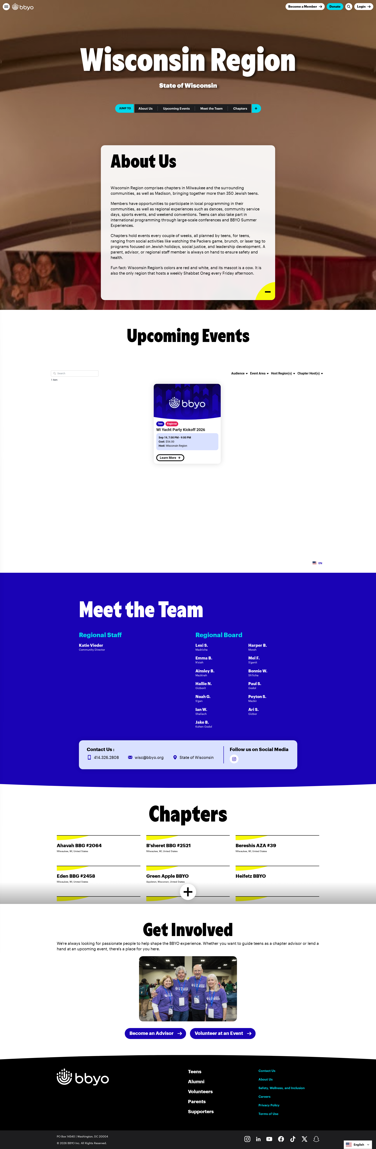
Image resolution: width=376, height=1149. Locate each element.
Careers (264, 1096)
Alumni (196, 1081)
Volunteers (200, 1091)
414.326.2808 (106, 757)
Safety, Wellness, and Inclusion (281, 1088)
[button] (6, 6)
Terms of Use (268, 1114)
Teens (194, 1071)
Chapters (240, 108)
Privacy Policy (268, 1105)
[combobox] (358, 1144)
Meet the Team (211, 108)
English (359, 1144)
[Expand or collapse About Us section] (265, 291)
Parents (197, 1101)
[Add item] (256, 108)
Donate (335, 6)
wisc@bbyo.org (149, 757)
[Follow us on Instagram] (234, 759)
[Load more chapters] (188, 892)
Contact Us (266, 1071)
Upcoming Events (176, 108)
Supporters (201, 1111)
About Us (145, 108)
